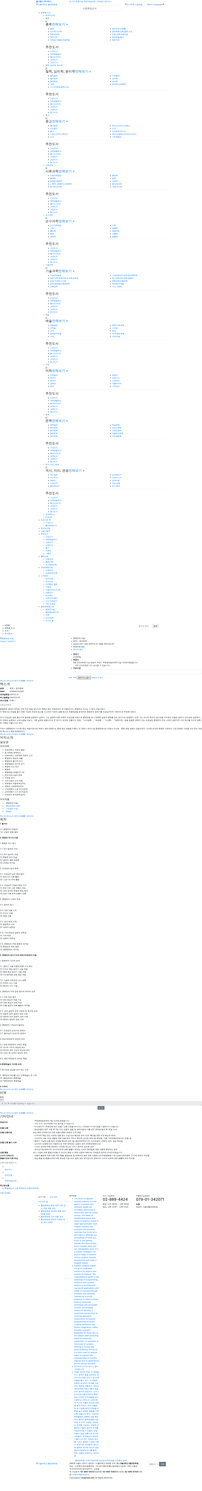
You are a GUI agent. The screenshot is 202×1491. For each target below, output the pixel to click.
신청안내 (49, 559)
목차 (16, 680)
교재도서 (54, 59)
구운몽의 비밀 (12, 808)
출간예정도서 (51, 525)
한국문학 (54, 428)
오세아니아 (116, 477)
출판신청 (44, 556)
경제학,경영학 (56, 181)
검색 (155, 626)
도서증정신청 (51, 564)
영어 (52, 386)
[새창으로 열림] (133, 4)
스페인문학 (116, 430)
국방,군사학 (117, 186)
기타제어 (116, 386)
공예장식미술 (55, 333)
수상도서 (54, 51)
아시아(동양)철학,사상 (59, 87)
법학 (114, 178)
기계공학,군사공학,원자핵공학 (124, 275)
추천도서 (44, 534)
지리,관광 (116, 483)
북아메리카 (55, 486)
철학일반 (54, 76)
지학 (114, 225)
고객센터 (100, 1)
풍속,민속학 (117, 184)
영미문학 (54, 436)
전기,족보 (116, 486)
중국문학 (54, 430)
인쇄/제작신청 (47, 567)
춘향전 (9, 811)
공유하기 (12, 641)
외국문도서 (50, 514)
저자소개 (10, 680)
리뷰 (22, 680)
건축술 (53, 328)
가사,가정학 (117, 286)
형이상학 (54, 78)
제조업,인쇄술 (118, 284)
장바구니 (108, 1)
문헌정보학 (55, 34)
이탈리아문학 (117, 433)
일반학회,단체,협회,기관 (122, 31)
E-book (48, 517)
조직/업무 (49, 618)
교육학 (115, 181)
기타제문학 (116, 436)
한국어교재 (50, 15)
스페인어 (116, 380)
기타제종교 (116, 137)
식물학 (115, 234)
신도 (114, 128)
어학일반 (54, 375)
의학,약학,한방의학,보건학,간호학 (64, 278)
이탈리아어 (116, 383)
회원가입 (79, 1)
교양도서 (54, 62)
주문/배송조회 (90, 1)
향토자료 (116, 40)
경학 (52, 84)
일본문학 (54, 433)
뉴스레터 (49, 595)
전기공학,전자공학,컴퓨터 (123, 278)
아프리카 (54, 483)
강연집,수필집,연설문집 (60, 40)
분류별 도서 (46, 12)
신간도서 (49, 523)
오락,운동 (116, 336)
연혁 (47, 615)
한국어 (53, 378)
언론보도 (49, 592)
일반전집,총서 (118, 37)
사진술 (115, 328)
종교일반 (54, 125)
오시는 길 (49, 620)
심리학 (115, 81)
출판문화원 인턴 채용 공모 (52, 1216)
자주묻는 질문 (51, 584)
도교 (52, 137)
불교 (52, 131)
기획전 (48, 553)
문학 (47, 414)
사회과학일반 (55, 175)
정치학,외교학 (56, 186)
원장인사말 (50, 609)
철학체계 (54, 81)
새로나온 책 (46, 520)
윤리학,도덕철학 (119, 84)
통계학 (53, 178)
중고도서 (54, 112)
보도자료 (49, 581)
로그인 (72, 1)
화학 (52, 234)
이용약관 (94, 1460)
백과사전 (54, 37)
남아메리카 (116, 475)
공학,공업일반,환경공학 (60, 284)
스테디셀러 (45, 531)
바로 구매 (73, 677)
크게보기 (3, 641)
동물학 (115, 236)
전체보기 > (60, 24)
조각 (52, 331)
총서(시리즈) (55, 57)
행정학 (115, 175)
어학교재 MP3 (51, 598)
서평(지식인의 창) (53, 590)
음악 (114, 331)
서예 (52, 336)
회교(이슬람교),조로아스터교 (124, 134)
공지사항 (49, 578)
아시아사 (54, 477)
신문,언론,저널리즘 (120, 34)
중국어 (53, 380)
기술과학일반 (55, 275)
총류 (47, 18)
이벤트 (48, 550)
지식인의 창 (43, 1201)
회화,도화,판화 (118, 325)
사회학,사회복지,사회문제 (61, 184)
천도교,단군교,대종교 (121, 125)
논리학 (115, 78)
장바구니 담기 (84, 677)
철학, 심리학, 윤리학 (54, 65)
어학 (47, 364)
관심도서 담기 (97, 677)
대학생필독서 (55, 54)
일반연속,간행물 (119, 28)
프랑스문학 (116, 428)
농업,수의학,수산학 (58, 281)
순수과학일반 (55, 225)
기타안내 (29, 680)
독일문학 (116, 425)
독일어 (115, 375)
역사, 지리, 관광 (52, 464)
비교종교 (54, 128)
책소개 (3, 680)
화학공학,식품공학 (120, 281)
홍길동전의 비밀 (13, 806)
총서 (47, 548)
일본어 (53, 383)
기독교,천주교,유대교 (59, 134)
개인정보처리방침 (106, 1460)
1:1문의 (48, 587)
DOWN (7, 1193)
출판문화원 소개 (82, 1460)
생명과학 (116, 231)
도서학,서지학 (56, 31)
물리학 (53, 231)
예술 (47, 315)
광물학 (115, 228)
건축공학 (54, 286)
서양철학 (116, 76)
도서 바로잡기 (51, 601)
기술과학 (49, 265)
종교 (47, 115)
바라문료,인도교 (119, 131)
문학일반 (54, 425)
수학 (52, 228)
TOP (2, 1193)
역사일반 (54, 475)
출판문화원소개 (47, 606)
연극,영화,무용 (118, 333)
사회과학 (49, 165)
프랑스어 (116, 378)
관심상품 (8, 1175)
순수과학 (49, 215)
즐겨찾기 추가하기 (44, 1)
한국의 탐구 (78, 649)
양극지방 (116, 480)
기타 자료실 (50, 604)
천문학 (53, 236)
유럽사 (53, 480)
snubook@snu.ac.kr (81, 1474)
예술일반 (54, 325)
